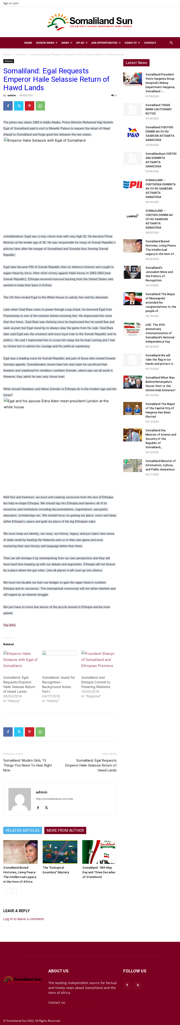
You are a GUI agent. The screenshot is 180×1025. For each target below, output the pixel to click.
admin (12, 95)
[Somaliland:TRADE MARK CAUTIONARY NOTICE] (132, 109)
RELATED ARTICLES (23, 830)
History (20, 54)
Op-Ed (80, 42)
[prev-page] (6, 891)
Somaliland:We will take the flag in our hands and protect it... (160, 360)
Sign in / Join (11, 3)
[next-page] (14, 891)
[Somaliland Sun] (90, 22)
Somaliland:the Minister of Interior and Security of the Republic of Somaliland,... (161, 439)
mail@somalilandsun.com (87, 1002)
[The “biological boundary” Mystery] (60, 852)
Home (28, 42)
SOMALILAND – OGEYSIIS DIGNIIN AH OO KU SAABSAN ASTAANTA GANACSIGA (159, 219)
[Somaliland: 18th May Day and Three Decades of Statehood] (99, 852)
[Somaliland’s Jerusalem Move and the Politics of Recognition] (132, 272)
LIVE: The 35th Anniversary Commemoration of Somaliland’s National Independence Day (160, 333)
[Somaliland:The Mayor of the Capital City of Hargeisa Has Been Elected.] (132, 408)
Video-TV (131, 42)
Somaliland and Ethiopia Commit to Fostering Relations (95, 682)
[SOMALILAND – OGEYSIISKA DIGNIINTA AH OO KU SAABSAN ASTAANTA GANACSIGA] (132, 184)
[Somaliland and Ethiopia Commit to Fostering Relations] (98, 660)
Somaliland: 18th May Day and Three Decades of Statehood (98, 872)
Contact (150, 42)
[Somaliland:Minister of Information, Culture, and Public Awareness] (132, 465)
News (65, 42)
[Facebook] (8, 106)
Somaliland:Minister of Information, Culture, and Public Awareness (161, 465)
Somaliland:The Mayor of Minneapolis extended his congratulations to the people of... (161, 303)
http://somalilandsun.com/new (54, 798)
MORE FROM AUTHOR (65, 830)
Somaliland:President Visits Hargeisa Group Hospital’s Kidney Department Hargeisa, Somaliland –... (160, 83)
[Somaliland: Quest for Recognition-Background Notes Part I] (59, 660)
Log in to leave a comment (23, 919)
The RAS (9, 625)
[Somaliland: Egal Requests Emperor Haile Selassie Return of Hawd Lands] (20, 660)
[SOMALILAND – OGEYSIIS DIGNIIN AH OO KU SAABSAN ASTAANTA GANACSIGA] (132, 215)
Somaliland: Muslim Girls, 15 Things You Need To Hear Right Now (27, 765)
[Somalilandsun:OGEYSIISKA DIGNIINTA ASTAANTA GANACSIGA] (132, 158)
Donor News (45, 42)
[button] (171, 43)
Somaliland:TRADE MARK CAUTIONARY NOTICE (159, 109)
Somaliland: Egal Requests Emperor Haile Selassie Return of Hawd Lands (91, 765)
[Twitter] (18, 106)
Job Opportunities (104, 42)
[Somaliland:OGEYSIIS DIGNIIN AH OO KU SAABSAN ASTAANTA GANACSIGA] (132, 131)
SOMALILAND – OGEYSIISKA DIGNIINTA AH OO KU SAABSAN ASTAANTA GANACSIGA (161, 189)
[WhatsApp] (40, 106)
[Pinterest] (29, 106)
